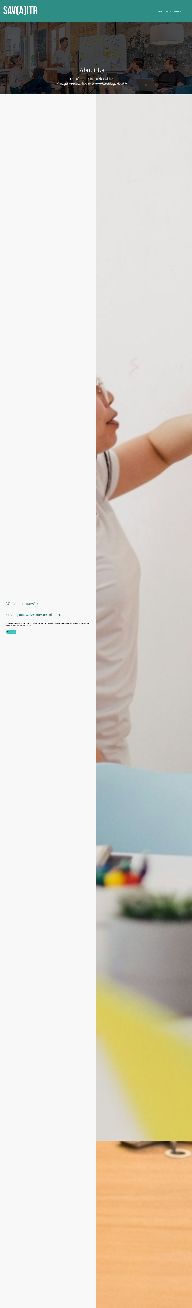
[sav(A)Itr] (33, 19)
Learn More (11, 632)
